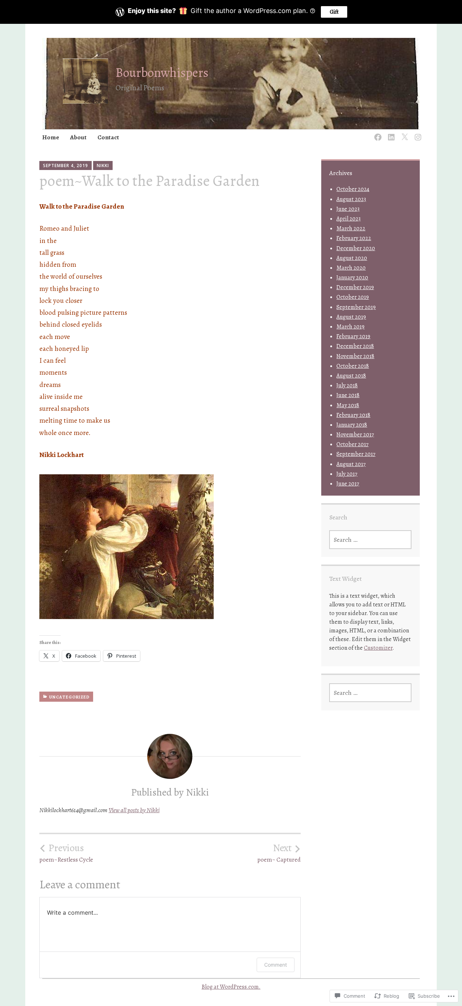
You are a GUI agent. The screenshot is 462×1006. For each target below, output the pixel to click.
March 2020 (351, 268)
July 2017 (346, 474)
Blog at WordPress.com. (231, 987)
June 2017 (347, 484)
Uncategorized (69, 697)
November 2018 (355, 356)
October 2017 (352, 444)
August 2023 (351, 199)
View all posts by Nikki (134, 810)
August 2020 (351, 258)
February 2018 (353, 415)
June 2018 (347, 395)
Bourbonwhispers (162, 72)
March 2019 (350, 327)
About (78, 137)
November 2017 (355, 435)
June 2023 (347, 209)
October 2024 (352, 189)
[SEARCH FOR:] (370, 539)
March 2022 (350, 228)
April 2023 (348, 219)
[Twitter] (403, 133)
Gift (334, 12)
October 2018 (352, 366)
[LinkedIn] (390, 133)
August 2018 (351, 376)
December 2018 (355, 346)
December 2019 (355, 287)
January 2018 (351, 425)
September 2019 (356, 307)
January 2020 (352, 278)
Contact (108, 137)
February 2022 (353, 238)
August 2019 (351, 317)
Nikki (103, 165)
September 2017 (355, 454)
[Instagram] (417, 133)
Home (50, 137)
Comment (275, 965)
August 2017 (351, 464)
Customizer (378, 648)
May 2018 (347, 405)
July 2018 (347, 385)
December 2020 (355, 248)
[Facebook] (377, 133)
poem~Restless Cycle (66, 853)
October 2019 (352, 297)
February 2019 (353, 336)
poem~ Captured (279, 853)
